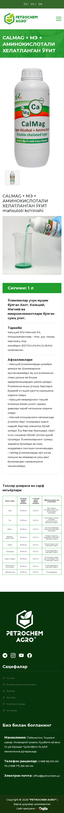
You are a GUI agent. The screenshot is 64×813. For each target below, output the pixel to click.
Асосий (10, 678)
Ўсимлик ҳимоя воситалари (21, 684)
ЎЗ (26, 4)
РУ (33, 4)
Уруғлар (11, 697)
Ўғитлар (10, 691)
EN (40, 4)
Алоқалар (11, 710)
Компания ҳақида (15, 704)
